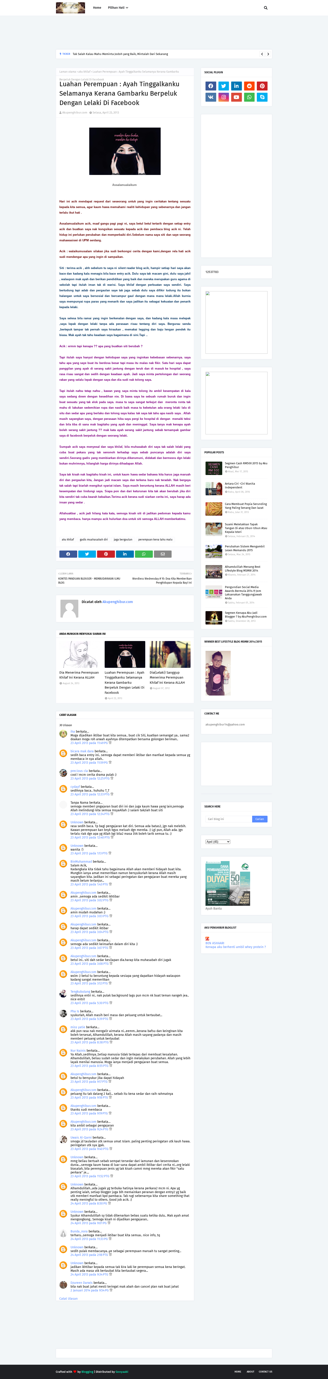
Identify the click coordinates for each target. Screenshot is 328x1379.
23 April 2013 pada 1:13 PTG (89, 853)
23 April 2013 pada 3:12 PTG (90, 983)
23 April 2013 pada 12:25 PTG (90, 778)
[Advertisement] (137, 33)
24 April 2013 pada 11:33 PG (90, 1239)
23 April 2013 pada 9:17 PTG (89, 1082)
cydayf (75, 787)
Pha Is (75, 1011)
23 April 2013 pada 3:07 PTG (90, 948)
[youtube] (236, 97)
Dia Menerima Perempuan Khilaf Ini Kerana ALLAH (79, 675)
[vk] (211, 97)
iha (73, 732)
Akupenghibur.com (74, 112)
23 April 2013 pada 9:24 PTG (90, 1129)
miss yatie (78, 1027)
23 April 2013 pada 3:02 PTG (90, 900)
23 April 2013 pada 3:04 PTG (90, 932)
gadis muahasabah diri (94, 539)
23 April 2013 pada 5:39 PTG (90, 1019)
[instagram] (223, 97)
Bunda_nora (79, 1231)
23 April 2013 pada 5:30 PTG (90, 1003)
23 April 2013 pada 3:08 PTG (90, 964)
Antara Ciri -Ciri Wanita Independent (240, 485)
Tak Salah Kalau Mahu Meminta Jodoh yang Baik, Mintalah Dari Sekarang (120, 54)
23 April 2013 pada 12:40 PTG (91, 837)
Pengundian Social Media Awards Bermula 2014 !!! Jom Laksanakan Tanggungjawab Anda (243, 592)
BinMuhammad (81, 862)
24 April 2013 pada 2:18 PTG (90, 1255)
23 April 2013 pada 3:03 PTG (90, 916)
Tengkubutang (80, 992)
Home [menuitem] (97, 8)
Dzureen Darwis (82, 1283)
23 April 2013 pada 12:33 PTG (90, 794)
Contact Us (265, 1371)
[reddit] (249, 86)
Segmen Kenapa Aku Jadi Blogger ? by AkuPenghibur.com (246, 614)
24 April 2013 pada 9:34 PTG (90, 1274)
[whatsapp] (249, 97)
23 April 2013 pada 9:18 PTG (90, 1097)
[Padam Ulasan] (110, 743)
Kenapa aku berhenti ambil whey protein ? (236, 947)
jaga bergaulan (123, 539)
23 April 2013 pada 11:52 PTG (90, 1176)
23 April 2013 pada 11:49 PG (90, 743)
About (250, 1371)
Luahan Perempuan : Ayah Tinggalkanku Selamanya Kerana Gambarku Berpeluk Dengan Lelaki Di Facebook (124, 683)
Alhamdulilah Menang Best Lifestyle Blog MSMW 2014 (242, 568)
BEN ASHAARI (215, 943)
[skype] (262, 97)
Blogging (87, 1371)
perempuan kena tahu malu (155, 539)
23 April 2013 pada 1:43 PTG (90, 884)
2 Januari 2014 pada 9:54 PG (90, 1290)
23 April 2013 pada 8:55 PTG (90, 1066)
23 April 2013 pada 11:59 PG (90, 763)
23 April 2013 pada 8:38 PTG (90, 1042)
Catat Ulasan (68, 1299)
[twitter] (223, 86)
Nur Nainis (78, 1051)
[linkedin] (236, 86)
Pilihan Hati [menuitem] (116, 8)
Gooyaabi (122, 1371)
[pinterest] (262, 86)
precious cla (79, 771)
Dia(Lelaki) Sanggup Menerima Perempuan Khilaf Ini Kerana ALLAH (167, 678)
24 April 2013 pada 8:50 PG (89, 1203)
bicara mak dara (82, 751)
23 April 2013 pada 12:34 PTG (90, 814)
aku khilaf (84, 71)
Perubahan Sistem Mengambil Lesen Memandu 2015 (245, 548)
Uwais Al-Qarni (81, 1137)
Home (238, 1371)
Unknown (77, 822)
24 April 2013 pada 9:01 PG (89, 1223)
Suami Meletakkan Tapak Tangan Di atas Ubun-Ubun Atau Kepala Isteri (246, 528)
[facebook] (211, 86)
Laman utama (67, 71)
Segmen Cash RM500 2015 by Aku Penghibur (246, 465)
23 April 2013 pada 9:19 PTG (90, 1113)
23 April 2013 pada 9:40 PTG (90, 1149)
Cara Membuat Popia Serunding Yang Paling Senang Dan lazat (246, 505)
